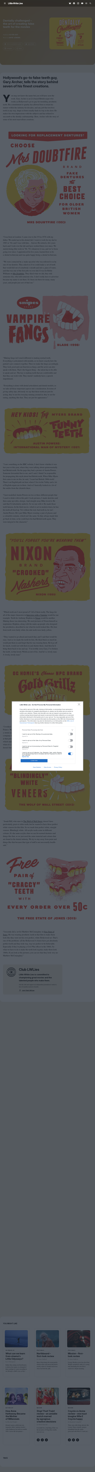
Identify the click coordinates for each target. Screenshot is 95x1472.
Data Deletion (37, 767)
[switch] (70, 734)
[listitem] (47, 730)
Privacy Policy (58, 767)
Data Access (47, 767)
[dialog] (47, 736)
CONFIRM (34, 760)
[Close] (79, 705)
